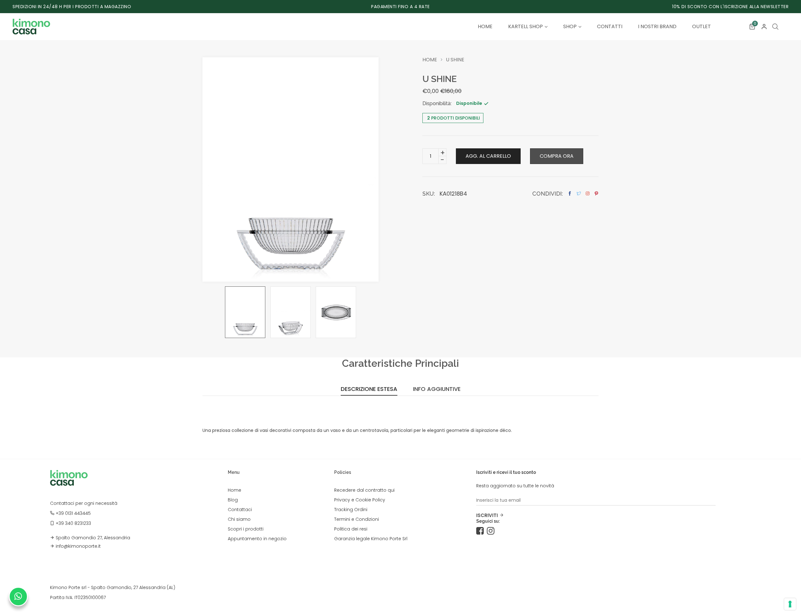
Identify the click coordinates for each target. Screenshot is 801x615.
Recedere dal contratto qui (364, 490)
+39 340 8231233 (73, 523)
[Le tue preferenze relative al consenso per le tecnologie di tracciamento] (790, 604)
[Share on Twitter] (579, 193)
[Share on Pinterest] (596, 193)
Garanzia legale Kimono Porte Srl (370, 539)
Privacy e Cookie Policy (359, 500)
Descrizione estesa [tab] (369, 389)
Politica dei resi (350, 529)
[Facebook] (481, 531)
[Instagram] (492, 531)
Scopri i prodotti (245, 529)
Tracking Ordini (350, 509)
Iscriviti (487, 515)
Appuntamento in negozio (257, 539)
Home (429, 59)
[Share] (587, 193)
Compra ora (557, 156)
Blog (233, 500)
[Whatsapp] (18, 596)
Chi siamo (239, 519)
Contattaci (240, 509)
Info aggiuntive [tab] (437, 389)
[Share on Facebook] (570, 193)
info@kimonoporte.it (78, 546)
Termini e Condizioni (356, 519)
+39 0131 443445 (73, 513)
